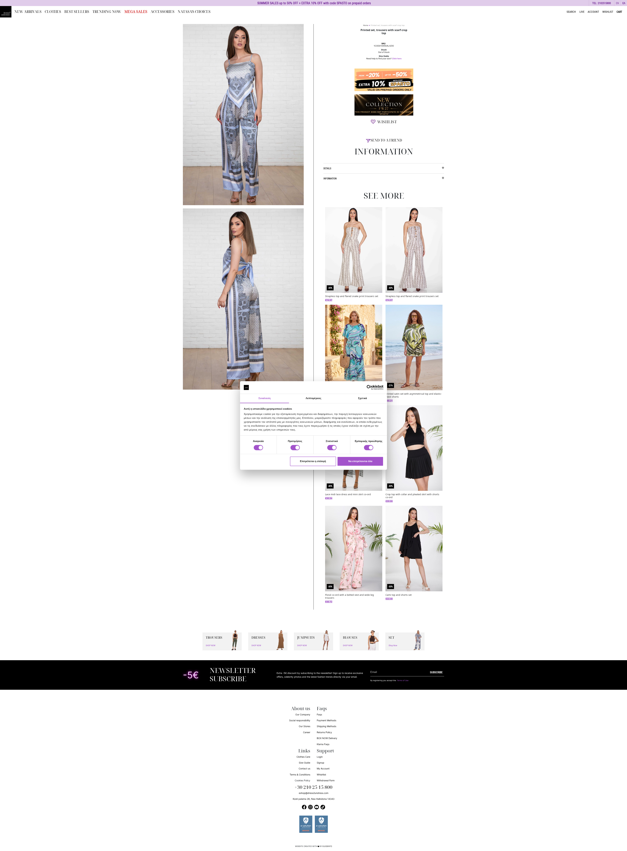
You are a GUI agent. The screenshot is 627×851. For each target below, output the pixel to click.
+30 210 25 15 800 (313, 787)
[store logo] (5, 11)
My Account (323, 768)
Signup (320, 762)
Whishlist (321, 774)
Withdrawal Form (326, 780)
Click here (397, 58)
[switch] (295, 449)
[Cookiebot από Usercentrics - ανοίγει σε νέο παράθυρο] (369, 387)
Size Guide (304, 762)
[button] (617, 3)
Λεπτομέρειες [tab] (313, 398)
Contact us (304, 768)
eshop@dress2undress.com (313, 793)
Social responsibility (299, 720)
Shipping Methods (326, 726)
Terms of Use (403, 680)
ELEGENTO (327, 846)
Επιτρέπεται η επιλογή (313, 461)
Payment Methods (326, 720)
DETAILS (327, 168)
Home (365, 25)
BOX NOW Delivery (327, 738)
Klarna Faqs (323, 744)
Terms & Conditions (300, 774)
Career (306, 732)
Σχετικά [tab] (362, 398)
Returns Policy (324, 732)
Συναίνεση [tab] (264, 398)
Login (320, 756)
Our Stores (304, 726)
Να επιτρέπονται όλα (360, 461)
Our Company (302, 714)
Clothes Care (303, 756)
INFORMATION (330, 178)
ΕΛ (623, 3)
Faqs (319, 714)
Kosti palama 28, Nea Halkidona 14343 (313, 798)
